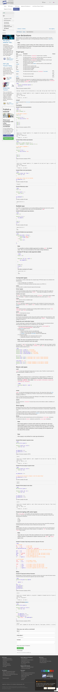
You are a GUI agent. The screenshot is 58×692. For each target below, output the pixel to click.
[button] (50, 2)
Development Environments (6, 23)
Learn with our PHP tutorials (25, 668)
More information (48, 686)
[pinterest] (53, 671)
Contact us (8, 684)
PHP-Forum (17, 6)
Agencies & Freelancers (25, 6)
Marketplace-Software (6, 663)
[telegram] (49, 671)
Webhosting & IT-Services (25, 661)
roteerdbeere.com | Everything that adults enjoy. (10, 674)
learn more (8, 135)
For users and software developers (26, 674)
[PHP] (8, 2)
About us (22, 671)
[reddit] (51, 671)
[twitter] (44, 671)
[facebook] (42, 671)
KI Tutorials (11, 103)
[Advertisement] (36, 20)
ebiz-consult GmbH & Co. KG (14, 686)
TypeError (50, 38)
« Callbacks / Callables (21, 28)
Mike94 (10, 102)
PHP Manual (19, 31)
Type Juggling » (52, 28)
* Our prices (23, 678)
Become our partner (6, 678)
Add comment (20, 648)
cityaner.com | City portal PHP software (9, 671)
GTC (11, 684)
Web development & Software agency (27, 659)
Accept (45, 688)
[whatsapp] (46, 671)
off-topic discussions (43, 662)
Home (5, 6)
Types (24, 31)
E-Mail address (20, 635)
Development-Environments (7, 658)
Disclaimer (14, 684)
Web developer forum (43, 658)
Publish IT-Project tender (25, 675)
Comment (19, 639)
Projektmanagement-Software (7, 659)
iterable (17, 71)
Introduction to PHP (7, 18)
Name (18, 631)
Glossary (22, 679)
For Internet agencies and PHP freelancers (28, 672)
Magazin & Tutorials (8, 9)
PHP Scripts (10, 6)
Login (44, 2)
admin (10, 57)
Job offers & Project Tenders (38, 6)
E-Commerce (5, 661)
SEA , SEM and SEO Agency (25, 662)
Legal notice (4, 684)
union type (28, 102)
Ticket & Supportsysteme (7, 665)
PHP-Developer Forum (43, 659)
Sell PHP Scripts (23, 676)
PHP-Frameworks (7, 20)
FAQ (23, 684)
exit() (52, 392)
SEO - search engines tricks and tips (45, 661)
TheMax (10, 77)
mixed (17, 76)
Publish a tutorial (8, 138)
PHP (4, 12)
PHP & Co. (16, 9)
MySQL (4, 30)
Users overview (23, 663)
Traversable (45, 71)
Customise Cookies (51, 688)
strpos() (17, 305)
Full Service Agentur (24, 658)
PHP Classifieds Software (7, 675)
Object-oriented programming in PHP (8, 26)
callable (17, 64)
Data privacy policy (19, 684)
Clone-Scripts (5, 662)
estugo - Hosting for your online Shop (8, 672)
